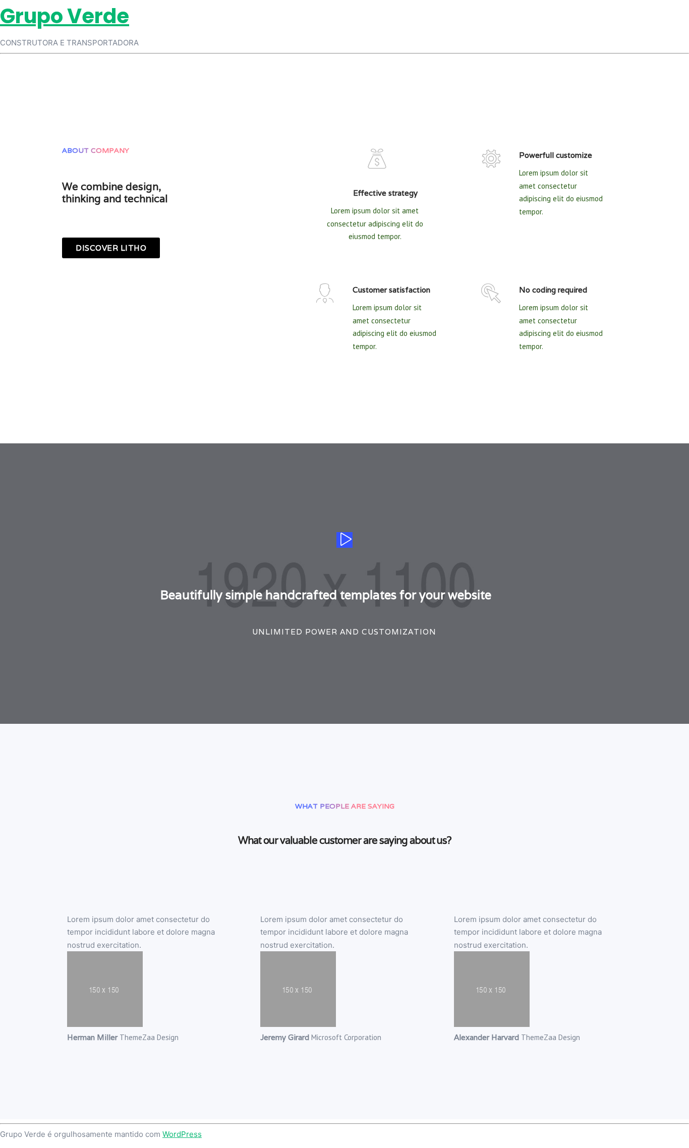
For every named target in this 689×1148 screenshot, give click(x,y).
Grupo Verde (64, 16)
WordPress (182, 1134)
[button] (111, 248)
